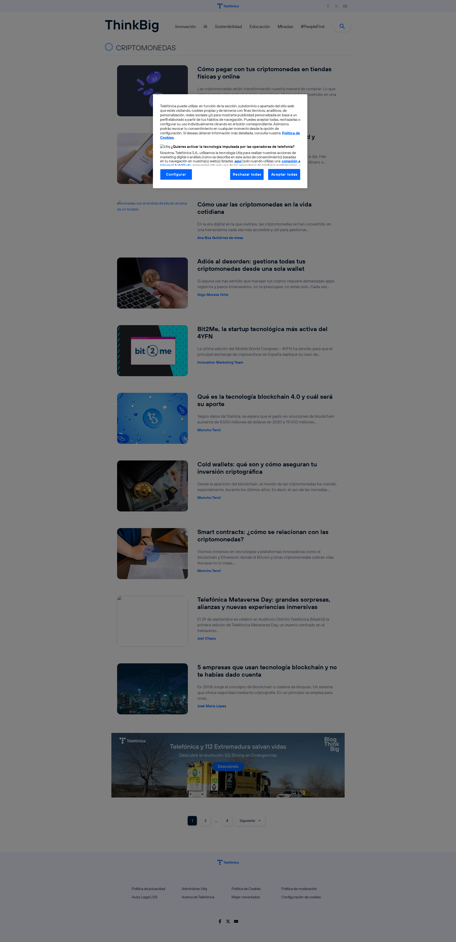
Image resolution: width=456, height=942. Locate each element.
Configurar (176, 174)
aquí (238, 161)
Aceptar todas (284, 174)
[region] (230, 141)
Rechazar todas (247, 174)
